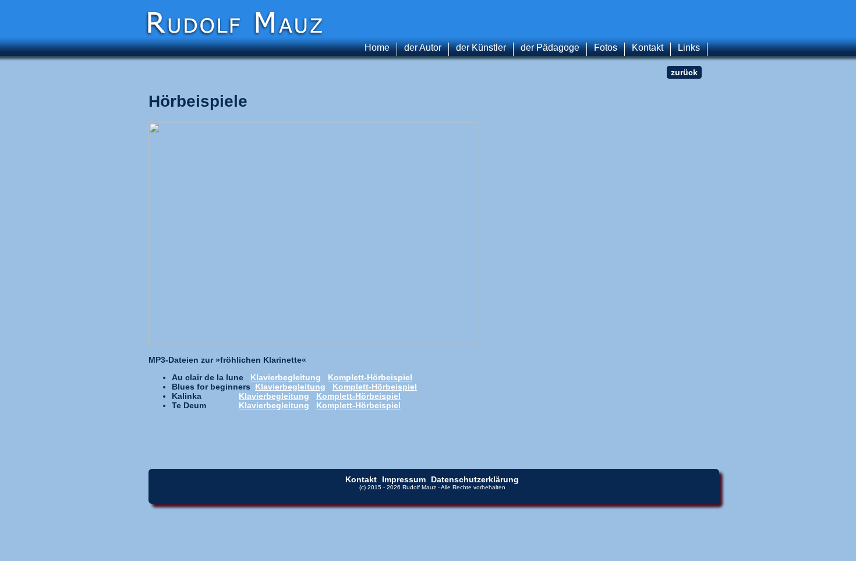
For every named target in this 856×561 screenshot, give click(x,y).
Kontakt (647, 47)
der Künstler (481, 47)
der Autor (422, 47)
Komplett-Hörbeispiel (370, 377)
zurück (684, 72)
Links (689, 47)
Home (377, 47)
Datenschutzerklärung (475, 479)
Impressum (404, 479)
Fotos (605, 47)
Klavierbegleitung (285, 377)
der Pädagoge (550, 47)
